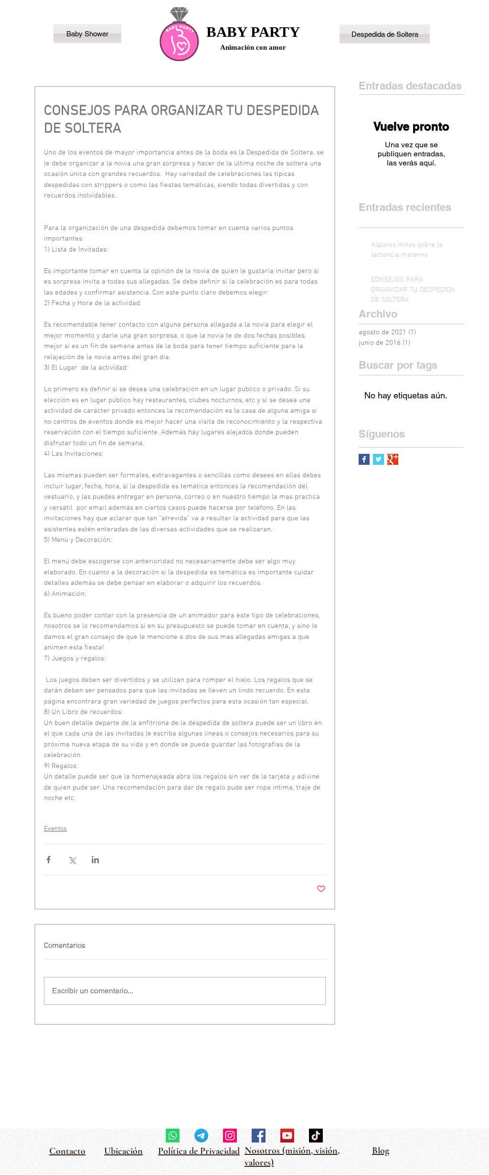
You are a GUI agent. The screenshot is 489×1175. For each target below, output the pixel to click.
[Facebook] (259, 1135)
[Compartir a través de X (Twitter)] (71, 859)
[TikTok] (316, 1135)
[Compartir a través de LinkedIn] (95, 859)
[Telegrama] (201, 1135)
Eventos (55, 829)
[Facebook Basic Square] (364, 459)
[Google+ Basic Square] (392, 459)
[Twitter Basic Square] (378, 459)
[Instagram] (230, 1135)
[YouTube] (287, 1135)
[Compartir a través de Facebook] (48, 859)
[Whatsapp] (173, 1135)
